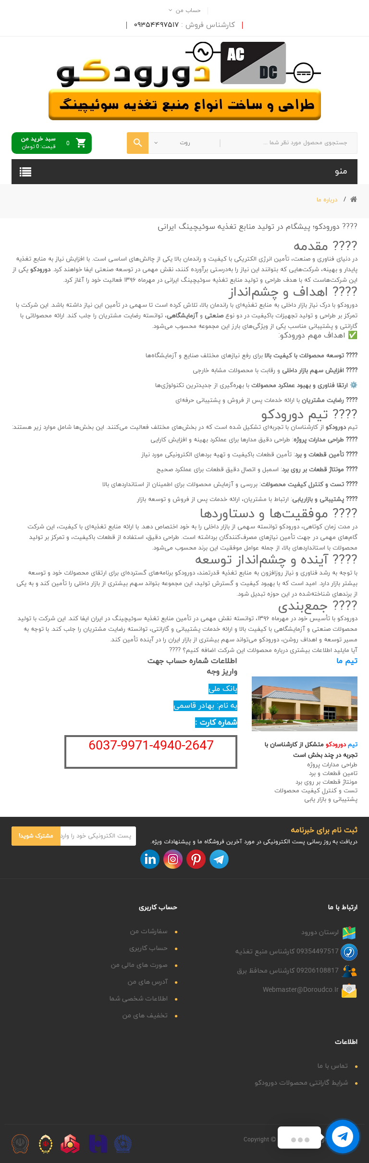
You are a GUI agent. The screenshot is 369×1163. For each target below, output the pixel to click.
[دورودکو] (184, 80)
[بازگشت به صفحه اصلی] (353, 200)
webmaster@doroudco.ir (301, 990)
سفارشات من (149, 931)
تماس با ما (332, 1066)
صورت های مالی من (139, 965)
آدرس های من (148, 982)
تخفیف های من (145, 1015)
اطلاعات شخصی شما (138, 998)
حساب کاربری (148, 948)
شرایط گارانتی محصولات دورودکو (301, 1083)
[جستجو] (137, 143)
